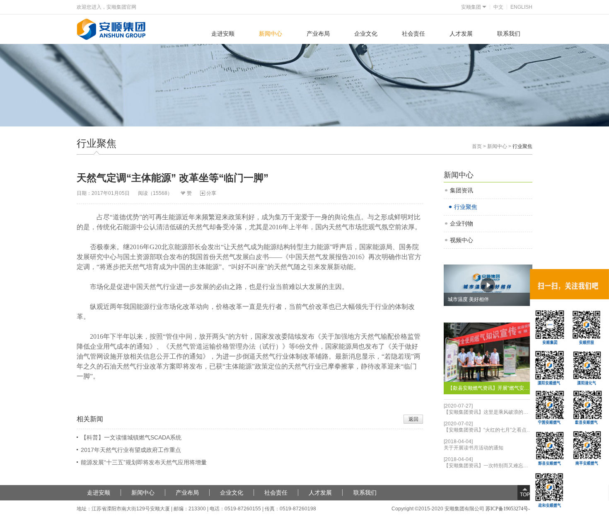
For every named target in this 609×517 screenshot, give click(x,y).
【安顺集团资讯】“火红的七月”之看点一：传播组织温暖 (488, 430)
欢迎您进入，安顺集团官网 (106, 7)
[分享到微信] (252, 194)
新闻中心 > (499, 146)
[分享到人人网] (245, 194)
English (521, 7)
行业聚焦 (465, 207)
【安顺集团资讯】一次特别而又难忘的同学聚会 (488, 465)
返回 (413, 419)
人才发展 (461, 33)
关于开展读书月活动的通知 (473, 448)
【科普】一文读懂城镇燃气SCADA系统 (131, 437)
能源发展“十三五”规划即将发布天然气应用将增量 (144, 462)
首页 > (479, 146)
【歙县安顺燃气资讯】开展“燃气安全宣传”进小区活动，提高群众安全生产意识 (490, 388)
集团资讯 (461, 190)
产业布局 (318, 33)
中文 (498, 7)
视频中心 (461, 240)
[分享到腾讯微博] (239, 194)
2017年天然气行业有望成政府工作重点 (131, 450)
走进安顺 (222, 33)
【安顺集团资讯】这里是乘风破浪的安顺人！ (488, 412)
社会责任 (413, 33)
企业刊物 (461, 223)
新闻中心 (270, 33)
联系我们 (508, 33)
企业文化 (365, 33)
